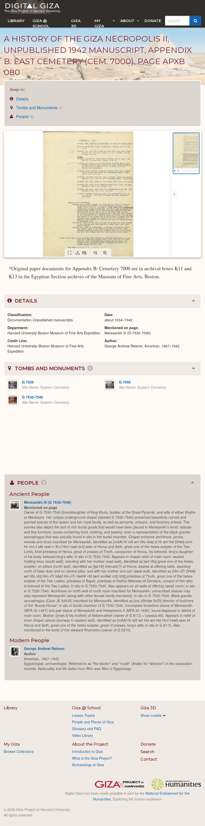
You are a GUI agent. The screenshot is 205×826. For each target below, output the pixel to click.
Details (21, 99)
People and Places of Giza (93, 721)
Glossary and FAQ (86, 728)
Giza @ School (40, 23)
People (23, 116)
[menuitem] (16, 21)
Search (147, 751)
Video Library (82, 735)
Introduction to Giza (87, 751)
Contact (148, 759)
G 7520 (28, 381)
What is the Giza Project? (92, 758)
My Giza (99, 23)
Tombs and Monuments (38, 107)
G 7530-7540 (32, 396)
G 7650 (125, 381)
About (127, 20)
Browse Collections (19, 751)
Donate (152, 20)
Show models (151, 715)
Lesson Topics (83, 715)
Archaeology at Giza (88, 764)
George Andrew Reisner (44, 648)
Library (16, 20)
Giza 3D (75, 23)
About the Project (90, 744)
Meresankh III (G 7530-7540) (47, 502)
